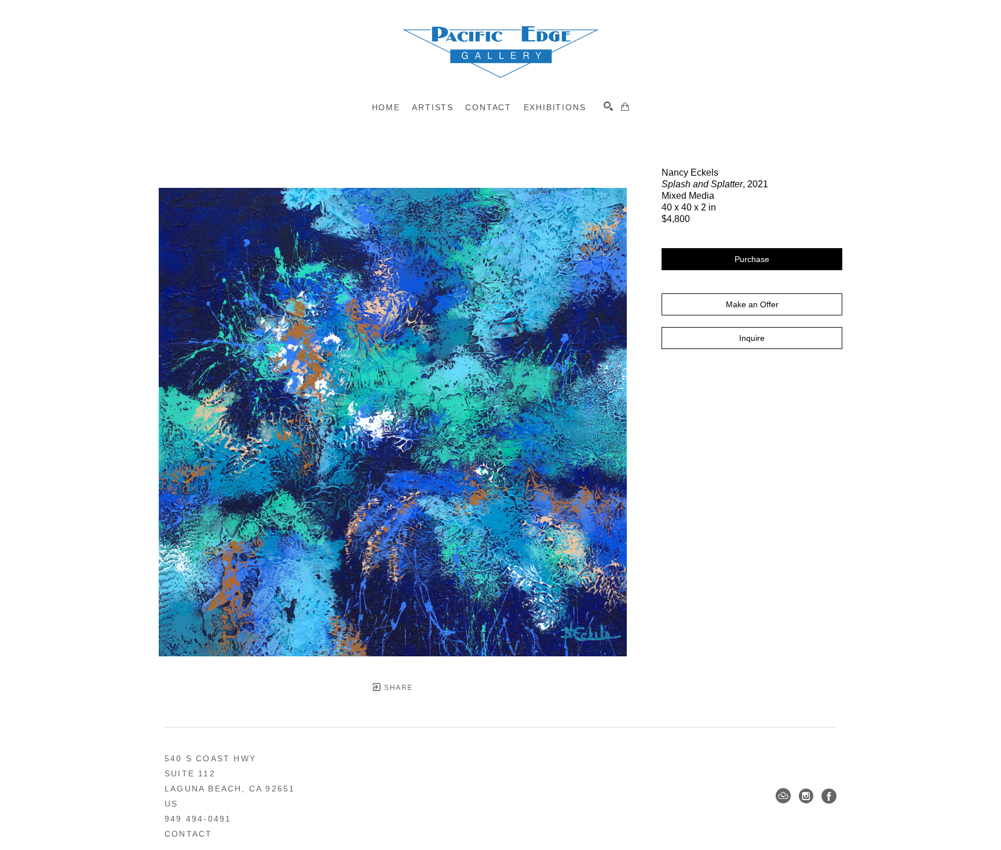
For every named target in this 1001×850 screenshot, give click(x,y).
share (397, 688)
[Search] (608, 106)
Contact (188, 833)
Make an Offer (752, 304)
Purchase (752, 259)
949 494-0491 (198, 818)
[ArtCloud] (783, 796)
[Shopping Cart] (625, 106)
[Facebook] (828, 796)
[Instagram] (806, 796)
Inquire (752, 338)
